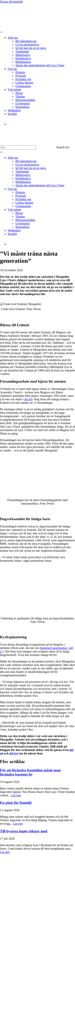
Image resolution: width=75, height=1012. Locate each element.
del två (13, 753)
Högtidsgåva (23, 58)
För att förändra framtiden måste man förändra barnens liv (30, 772)
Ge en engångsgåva (27, 44)
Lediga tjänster (24, 82)
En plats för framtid (16, 803)
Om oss (12, 68)
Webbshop (14, 110)
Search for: (63, 147)
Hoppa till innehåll (11, 1)
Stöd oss (13, 37)
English (12, 113)
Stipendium (22, 106)
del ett (28, 399)
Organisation (23, 86)
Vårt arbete (14, 89)
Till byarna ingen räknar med (23, 831)
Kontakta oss (23, 79)
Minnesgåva (22, 55)
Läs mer (16, 795)
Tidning (20, 96)
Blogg (19, 93)
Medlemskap (23, 61)
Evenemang (22, 103)
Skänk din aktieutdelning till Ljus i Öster (39, 65)
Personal (20, 75)
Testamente (22, 51)
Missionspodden (25, 100)
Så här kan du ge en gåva (30, 48)
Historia (20, 72)
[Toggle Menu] (1, 32)
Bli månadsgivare (26, 41)
